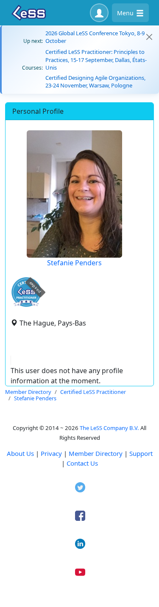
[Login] (99, 12)
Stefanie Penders (74, 262)
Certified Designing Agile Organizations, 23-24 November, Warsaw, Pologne (95, 81)
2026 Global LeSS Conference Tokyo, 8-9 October (95, 37)
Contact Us (82, 463)
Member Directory (96, 453)
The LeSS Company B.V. (109, 428)
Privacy (51, 453)
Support (141, 453)
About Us (20, 453)
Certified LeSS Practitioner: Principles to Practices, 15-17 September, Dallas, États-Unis (96, 59)
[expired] (26, 305)
